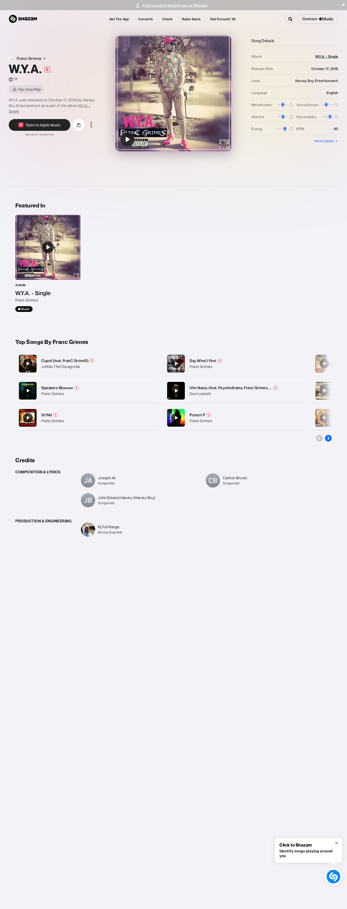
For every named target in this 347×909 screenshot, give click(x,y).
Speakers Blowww (57, 387)
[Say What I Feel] (235, 363)
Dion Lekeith (200, 393)
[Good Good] (324, 417)
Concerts (145, 19)
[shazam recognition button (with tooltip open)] (333, 876)
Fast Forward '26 (223, 19)
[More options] (91, 124)
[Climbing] (324, 390)
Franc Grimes (52, 393)
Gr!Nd (46, 415)
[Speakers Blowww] (86, 390)
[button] (343, 4)
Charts (167, 19)
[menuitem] (119, 19)
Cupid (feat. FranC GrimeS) (65, 360)
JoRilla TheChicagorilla (60, 366)
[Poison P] (235, 417)
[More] (149, 363)
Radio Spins (191, 19)
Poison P (197, 415)
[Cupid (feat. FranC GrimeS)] (86, 363)
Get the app (119, 19)
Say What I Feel (203, 360)
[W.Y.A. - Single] (47, 263)
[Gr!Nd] (86, 417)
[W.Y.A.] (127, 139)
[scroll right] (328, 438)
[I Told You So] (324, 363)
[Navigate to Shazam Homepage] (23, 19)
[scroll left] (319, 438)
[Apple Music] (24, 309)
